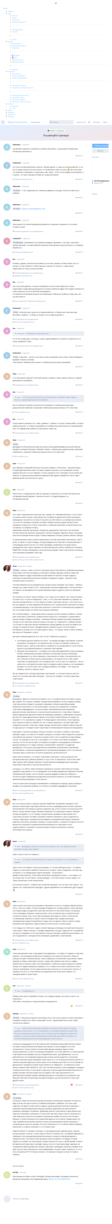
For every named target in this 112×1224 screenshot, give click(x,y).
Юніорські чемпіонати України (22, 88)
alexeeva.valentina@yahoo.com (33, 209)
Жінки (15, 58)
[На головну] (3, 122)
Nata (19, 397)
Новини (10, 11)
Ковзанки (11, 112)
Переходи (15, 48)
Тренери (15, 69)
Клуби (10, 110)
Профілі (10, 41)
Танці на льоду (18, 60)
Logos (14, 39)
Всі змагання (16, 74)
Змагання (11, 72)
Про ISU (15, 32)
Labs (13, 108)
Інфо (9, 13)
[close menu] (6, 8)
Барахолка (11, 115)
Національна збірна (19, 46)
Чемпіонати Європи (19, 100)
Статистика (16, 20)
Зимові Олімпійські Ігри (20, 95)
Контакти (11, 117)
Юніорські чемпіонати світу (21, 102)
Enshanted (21, 333)
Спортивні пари (18, 62)
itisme (17, 190)
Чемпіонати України (19, 86)
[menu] (4, 8)
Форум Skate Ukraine (17, 122)
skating (18, 1098)
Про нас (15, 16)
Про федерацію (17, 30)
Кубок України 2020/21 (19, 78)
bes (16, 312)
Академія (15, 106)
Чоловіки (16, 55)
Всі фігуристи (16, 44)
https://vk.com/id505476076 (59, 1179)
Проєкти (11, 104)
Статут (14, 18)
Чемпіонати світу (18, 97)
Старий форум (35, 122)
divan (17, 696)
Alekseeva (19, 242)
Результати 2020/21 (18, 76)
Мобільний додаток (19, 22)
